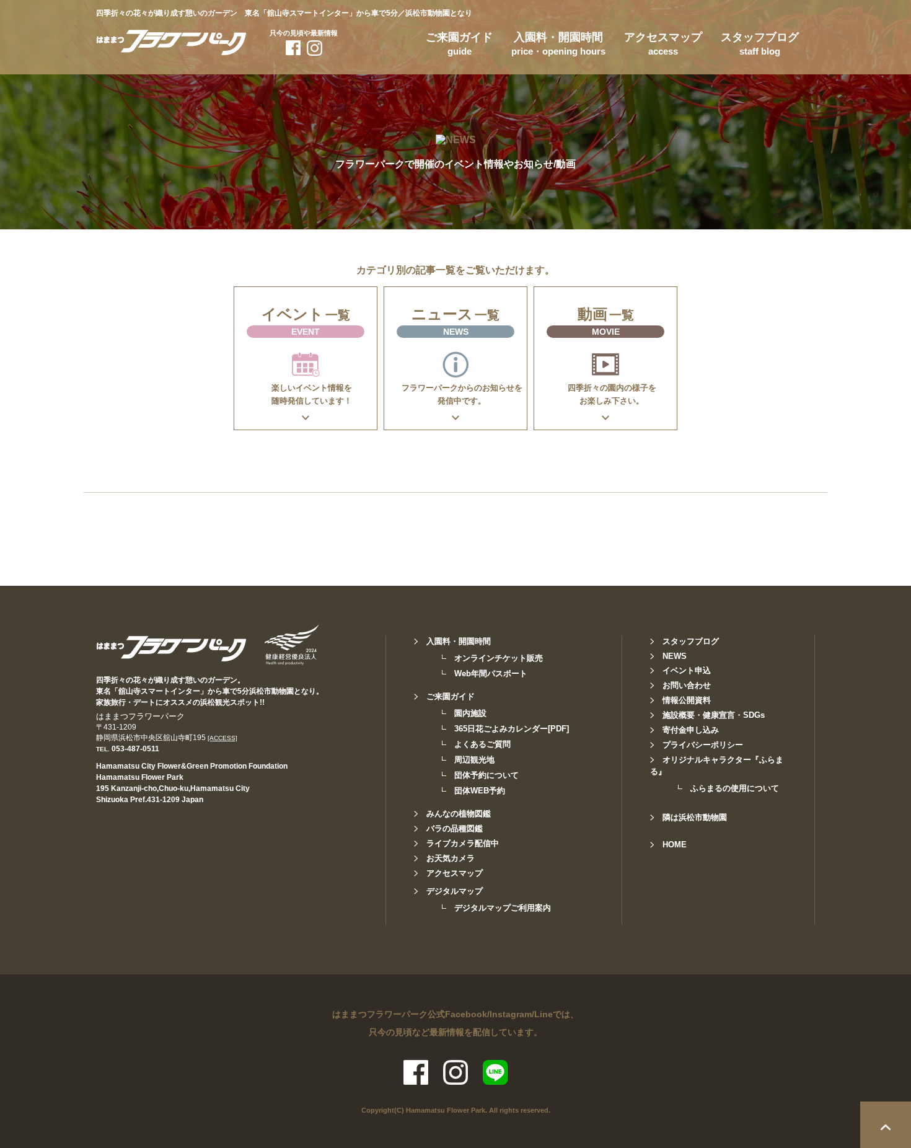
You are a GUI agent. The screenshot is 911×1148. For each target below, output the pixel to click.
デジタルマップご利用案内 (502, 907)
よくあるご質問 (482, 744)
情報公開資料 (686, 700)
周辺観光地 (474, 759)
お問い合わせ (686, 685)
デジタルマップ (454, 891)
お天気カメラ (450, 858)
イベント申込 (686, 670)
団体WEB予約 (479, 790)
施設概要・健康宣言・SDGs (713, 715)
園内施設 (470, 713)
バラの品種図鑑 (454, 828)
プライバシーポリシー (702, 744)
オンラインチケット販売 (498, 658)
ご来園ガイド (459, 43)
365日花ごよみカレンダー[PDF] (511, 728)
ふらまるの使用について (734, 788)
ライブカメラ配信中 (462, 843)
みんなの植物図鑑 (458, 813)
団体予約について (486, 775)
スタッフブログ (760, 43)
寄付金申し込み (690, 730)
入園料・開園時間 (558, 43)
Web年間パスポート (490, 673)
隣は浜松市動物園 (694, 817)
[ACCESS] (222, 738)
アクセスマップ (663, 43)
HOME (674, 844)
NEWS (674, 656)
